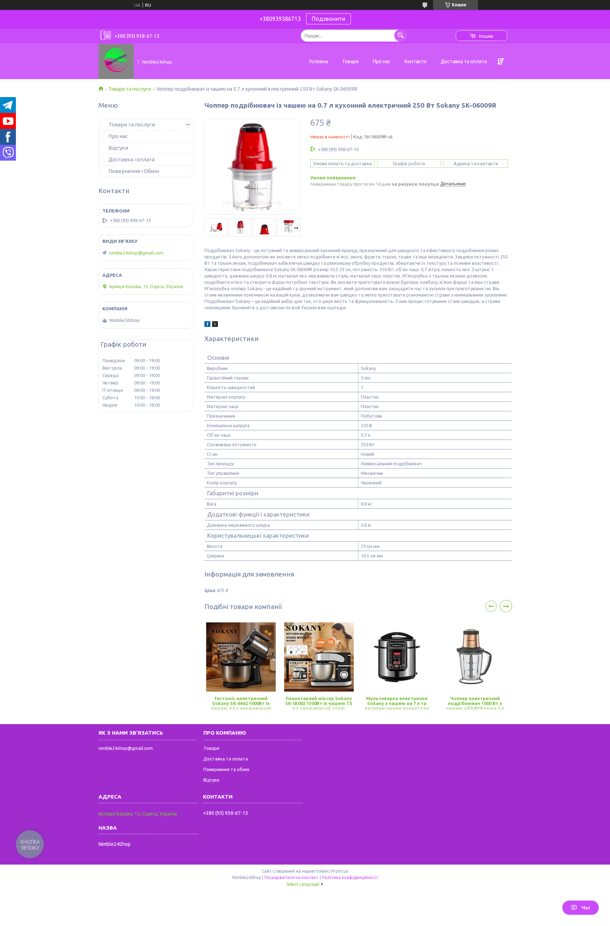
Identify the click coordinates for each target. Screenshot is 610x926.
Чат (585, 907)
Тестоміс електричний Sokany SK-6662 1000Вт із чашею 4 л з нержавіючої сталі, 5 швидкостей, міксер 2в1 (241, 704)
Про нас (381, 61)
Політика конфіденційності (350, 877)
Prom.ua (339, 871)
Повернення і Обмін (133, 171)
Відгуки (118, 148)
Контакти (415, 61)
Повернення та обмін (226, 769)
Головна (318, 61)
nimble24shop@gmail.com (136, 252)
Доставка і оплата (131, 159)
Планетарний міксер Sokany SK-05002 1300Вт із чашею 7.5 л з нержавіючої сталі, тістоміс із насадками (318, 704)
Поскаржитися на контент (291, 877)
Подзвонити (328, 19)
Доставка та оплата (464, 61)
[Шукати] (400, 35)
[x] (215, 325)
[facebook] (207, 325)
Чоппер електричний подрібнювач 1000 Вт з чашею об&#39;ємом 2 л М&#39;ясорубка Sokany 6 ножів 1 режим (475, 704)
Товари (350, 61)
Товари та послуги (129, 89)
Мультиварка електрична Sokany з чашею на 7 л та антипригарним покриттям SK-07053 (397, 704)
